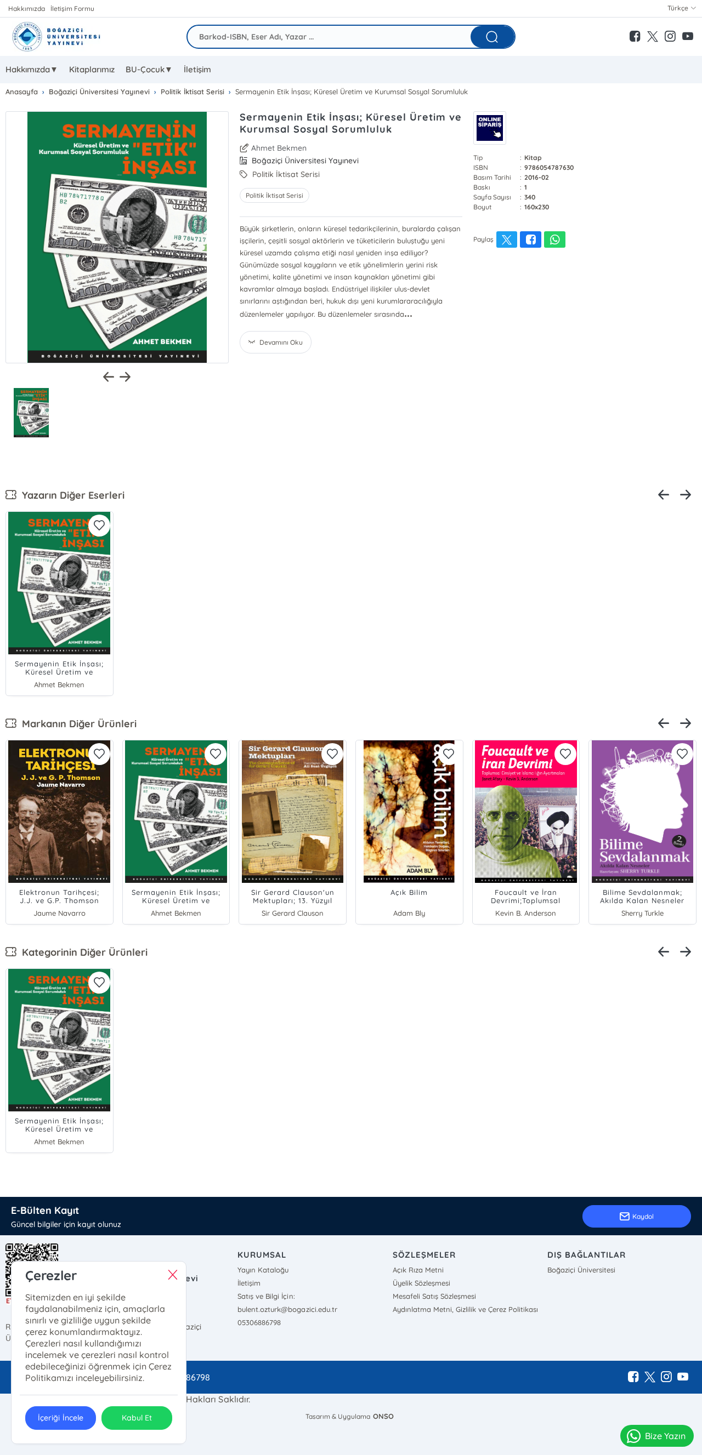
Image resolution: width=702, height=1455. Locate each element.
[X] (650, 1377)
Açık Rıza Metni (418, 1269)
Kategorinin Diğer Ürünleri (82, 952)
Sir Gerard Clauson (293, 913)
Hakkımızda (26, 8)
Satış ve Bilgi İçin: (266, 1296)
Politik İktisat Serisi (274, 195)
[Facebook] (633, 1377)
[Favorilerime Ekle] (99, 526)
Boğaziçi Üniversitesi (581, 1269)
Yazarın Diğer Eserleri (70, 495)
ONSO (383, 1416)
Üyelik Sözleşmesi (421, 1283)
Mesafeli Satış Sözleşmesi (434, 1296)
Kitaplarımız (92, 69)
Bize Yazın (665, 1435)
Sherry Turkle (642, 913)
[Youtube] (683, 1377)
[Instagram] (666, 1377)
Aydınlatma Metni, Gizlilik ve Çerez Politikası (465, 1309)
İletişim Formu (72, 8)
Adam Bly (409, 913)
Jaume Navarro (59, 913)
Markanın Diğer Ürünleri (76, 723)
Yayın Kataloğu (262, 1269)
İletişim (197, 69)
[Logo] (55, 37)
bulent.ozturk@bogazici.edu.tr (287, 1309)
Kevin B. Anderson (525, 913)
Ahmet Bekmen (279, 148)
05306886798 (259, 1322)
